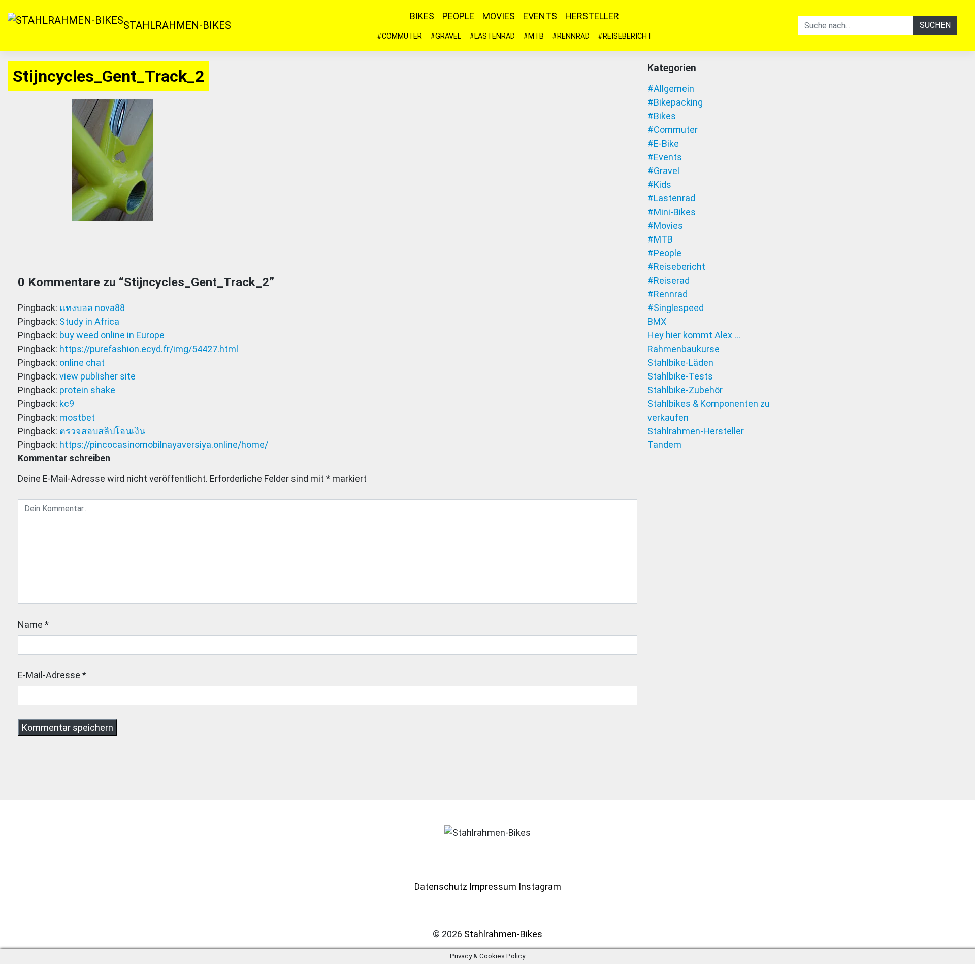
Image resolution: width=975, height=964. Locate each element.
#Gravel (445, 36)
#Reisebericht (625, 36)
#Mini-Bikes (671, 211)
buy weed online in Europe (112, 335)
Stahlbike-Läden (680, 362)
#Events (664, 157)
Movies (498, 16)
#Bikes (661, 116)
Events (540, 16)
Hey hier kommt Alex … (693, 335)
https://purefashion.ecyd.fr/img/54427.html (148, 348)
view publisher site (97, 376)
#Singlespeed (675, 307)
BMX (656, 321)
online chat (82, 362)
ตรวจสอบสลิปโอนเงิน (102, 431)
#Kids (659, 184)
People (458, 16)
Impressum (492, 886)
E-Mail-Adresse (49, 675)
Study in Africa (89, 321)
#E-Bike (663, 143)
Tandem (664, 444)
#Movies (665, 225)
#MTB (533, 36)
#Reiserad (668, 280)
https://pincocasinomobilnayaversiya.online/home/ (163, 444)
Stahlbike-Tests (680, 376)
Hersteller (592, 16)
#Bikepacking (675, 102)
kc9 (66, 403)
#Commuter (399, 36)
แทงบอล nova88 (92, 307)
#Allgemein (670, 88)
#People (664, 253)
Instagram (539, 886)
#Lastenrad (492, 36)
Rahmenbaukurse (683, 348)
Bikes (422, 16)
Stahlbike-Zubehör (685, 390)
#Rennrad (571, 36)
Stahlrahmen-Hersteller (695, 431)
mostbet (77, 417)
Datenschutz (440, 886)
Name (30, 624)
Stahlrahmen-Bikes (177, 25)
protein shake (87, 390)
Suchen (935, 25)
